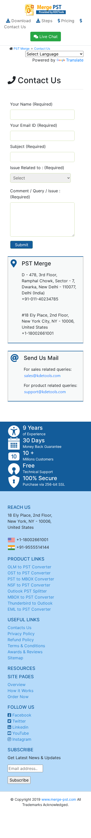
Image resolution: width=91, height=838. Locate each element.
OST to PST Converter (29, 572)
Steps (46, 20)
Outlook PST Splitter (27, 591)
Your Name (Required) (31, 104)
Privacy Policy (21, 633)
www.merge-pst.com (58, 799)
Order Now (18, 696)
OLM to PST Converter (29, 566)
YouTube (20, 733)
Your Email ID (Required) (33, 125)
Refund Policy (21, 639)
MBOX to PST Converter (31, 597)
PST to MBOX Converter (31, 578)
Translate (74, 60)
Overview (17, 684)
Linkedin (20, 727)
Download (20, 20)
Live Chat (48, 36)
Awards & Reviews (25, 651)
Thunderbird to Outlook (30, 603)
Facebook (21, 715)
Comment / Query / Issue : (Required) (35, 193)
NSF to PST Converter (29, 584)
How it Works (20, 690)
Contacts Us (19, 627)
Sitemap (15, 657)
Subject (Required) (28, 146)
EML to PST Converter (29, 609)
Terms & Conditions (26, 645)
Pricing (67, 20)
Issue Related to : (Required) (37, 167)
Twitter (19, 721)
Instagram (21, 739)
